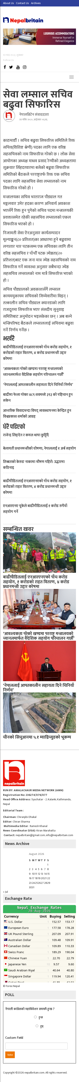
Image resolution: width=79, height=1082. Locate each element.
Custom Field (14, 1038)
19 (39, 878)
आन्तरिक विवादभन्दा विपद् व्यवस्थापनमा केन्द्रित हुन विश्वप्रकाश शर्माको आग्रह (37, 414)
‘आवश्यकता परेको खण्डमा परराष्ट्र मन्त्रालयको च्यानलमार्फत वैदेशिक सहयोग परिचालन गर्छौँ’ (33, 372)
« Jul (5, 891)
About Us (8, 3)
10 (33, 873)
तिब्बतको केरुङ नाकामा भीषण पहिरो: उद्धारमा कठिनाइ (34, 465)
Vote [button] (10, 1054)
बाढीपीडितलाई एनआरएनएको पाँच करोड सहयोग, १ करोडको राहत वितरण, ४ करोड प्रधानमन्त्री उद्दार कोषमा (37, 353)
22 (48, 878)
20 (42, 878)
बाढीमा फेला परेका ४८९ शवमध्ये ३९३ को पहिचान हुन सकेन (38, 398)
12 (39, 873)
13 (42, 873)
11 (36, 873)
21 (45, 878)
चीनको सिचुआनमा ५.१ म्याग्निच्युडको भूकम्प (37, 737)
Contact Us (22, 3)
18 (36, 878)
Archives (36, 3)
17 (33, 878)
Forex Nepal (13, 986)
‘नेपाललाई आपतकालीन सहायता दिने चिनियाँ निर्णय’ (38, 385)
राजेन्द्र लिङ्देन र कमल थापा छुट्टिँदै (26, 435)
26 (39, 883)
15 (48, 873)
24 (33, 883)
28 (45, 883)
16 (30, 878)
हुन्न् (41, 1026)
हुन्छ (41, 1017)
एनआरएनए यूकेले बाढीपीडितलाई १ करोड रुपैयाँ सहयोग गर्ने (35, 509)
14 (45, 873)
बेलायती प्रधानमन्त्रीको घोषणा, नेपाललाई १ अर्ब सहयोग (39, 449)
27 (42, 883)
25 (36, 883)
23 (30, 883)
